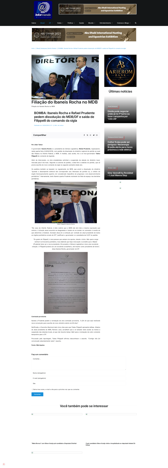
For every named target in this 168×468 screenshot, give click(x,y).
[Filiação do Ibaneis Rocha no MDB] (65, 55)
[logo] (43, 1)
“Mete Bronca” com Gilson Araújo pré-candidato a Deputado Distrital (53, 443)
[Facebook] (84, 135)
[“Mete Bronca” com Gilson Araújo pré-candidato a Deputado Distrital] (56, 414)
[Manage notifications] (3, 464)
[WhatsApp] (90, 135)
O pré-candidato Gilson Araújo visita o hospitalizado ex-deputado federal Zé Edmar (110, 444)
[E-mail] (96, 135)
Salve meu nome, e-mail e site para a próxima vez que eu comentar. (56, 389)
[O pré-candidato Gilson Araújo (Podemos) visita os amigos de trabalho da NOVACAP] (56, 453)
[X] (87, 135)
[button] (135, 23)
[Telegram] (93, 135)
